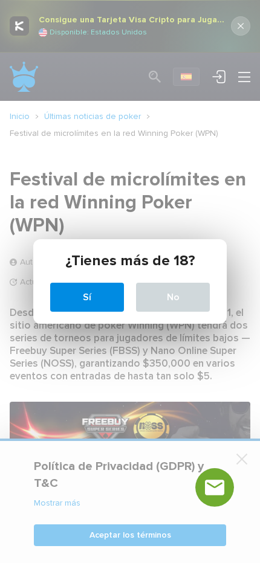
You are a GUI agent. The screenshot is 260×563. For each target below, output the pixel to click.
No (173, 297)
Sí (87, 297)
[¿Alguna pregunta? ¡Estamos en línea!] (214, 487)
